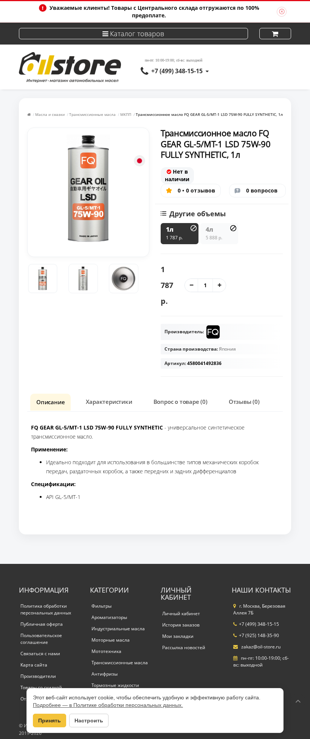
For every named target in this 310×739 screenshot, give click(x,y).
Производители (38, 676)
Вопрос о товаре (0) (180, 401)
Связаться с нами (40, 653)
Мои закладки (178, 636)
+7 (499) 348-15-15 (177, 71)
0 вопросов (262, 190)
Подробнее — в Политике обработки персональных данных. (108, 705)
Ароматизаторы (109, 617)
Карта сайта (33, 665)
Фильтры (101, 606)
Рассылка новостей (183, 647)
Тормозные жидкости (115, 685)
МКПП (125, 114)
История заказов (181, 625)
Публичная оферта (41, 624)
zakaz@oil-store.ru (260, 647)
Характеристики (109, 401)
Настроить (88, 720)
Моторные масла (110, 640)
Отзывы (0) (244, 401)
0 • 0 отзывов (196, 190)
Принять (49, 720)
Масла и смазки (50, 114)
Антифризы (104, 674)
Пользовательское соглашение (41, 638)
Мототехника (106, 651)
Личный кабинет (181, 613)
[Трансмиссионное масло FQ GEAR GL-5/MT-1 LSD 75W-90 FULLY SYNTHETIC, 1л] (42, 278)
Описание (50, 402)
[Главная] (29, 114)
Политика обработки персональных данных (45, 609)
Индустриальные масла (118, 628)
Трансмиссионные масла (92, 114)
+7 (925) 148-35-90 (259, 635)
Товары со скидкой (41, 687)
